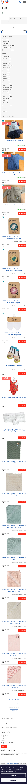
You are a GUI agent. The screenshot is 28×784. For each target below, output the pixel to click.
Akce (6, 39)
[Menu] (24, 1)
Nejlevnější (12, 19)
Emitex (6, 72)
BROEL (5, 70)
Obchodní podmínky (5, 726)
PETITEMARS (7, 98)
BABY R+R (6, 61)
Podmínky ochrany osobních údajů (9, 728)
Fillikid (6, 76)
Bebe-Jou (6, 68)
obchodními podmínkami (12, 763)
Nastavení (13, 775)
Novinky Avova (4, 735)
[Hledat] (16, 1)
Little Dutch (7, 89)
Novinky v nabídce (5, 739)
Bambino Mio (7, 65)
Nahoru (14, 711)
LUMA (5, 92)
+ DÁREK (7, 48)
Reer (5, 103)
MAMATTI (6, 94)
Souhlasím (13, 780)
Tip (5, 43)
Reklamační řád (4, 724)
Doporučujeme (8, 50)
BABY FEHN (6, 59)
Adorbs (6, 56)
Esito (5, 74)
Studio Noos (7, 105)
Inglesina (6, 81)
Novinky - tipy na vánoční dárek (8, 742)
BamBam (6, 63)
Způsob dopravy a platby (6, 722)
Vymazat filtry (13, 115)
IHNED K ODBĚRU (8, 45)
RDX (5, 100)
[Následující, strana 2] (14, 703)
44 (5, 111)
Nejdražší (19, 19)
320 (17, 703)
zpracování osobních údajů (7, 765)
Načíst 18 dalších (14, 699)
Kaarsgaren (7, 85)
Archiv (4, 746)
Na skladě (7, 37)
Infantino (6, 78)
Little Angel (7, 87)
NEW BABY (7, 96)
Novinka (6, 41)
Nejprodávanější (5, 22)
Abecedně (13, 22)
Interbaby (6, 83)
